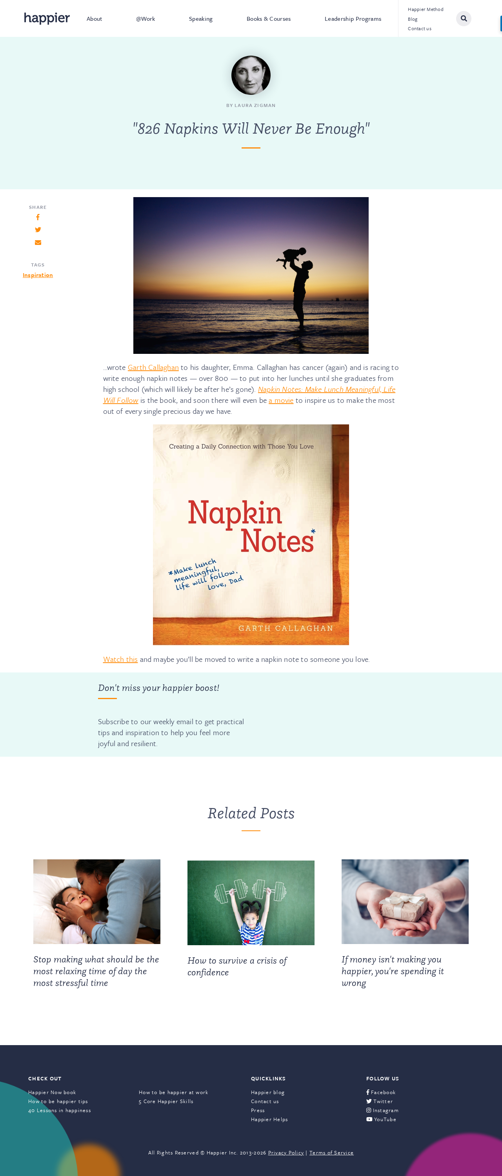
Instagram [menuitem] (385, 1110)
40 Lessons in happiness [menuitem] (59, 1110)
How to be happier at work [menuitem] (174, 1092)
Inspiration (38, 274)
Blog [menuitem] (412, 18)
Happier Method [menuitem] (426, 9)
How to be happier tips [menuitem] (58, 1101)
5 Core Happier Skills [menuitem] (166, 1101)
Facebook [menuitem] (382, 1092)
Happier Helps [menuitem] (269, 1119)
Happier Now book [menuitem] (52, 1092)
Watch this (120, 659)
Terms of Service (331, 1152)
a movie (281, 400)
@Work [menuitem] (145, 18)
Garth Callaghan (153, 367)
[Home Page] (47, 19)
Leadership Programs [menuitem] (353, 18)
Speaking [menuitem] (201, 18)
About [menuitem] (94, 18)
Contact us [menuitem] (419, 28)
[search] (463, 18)
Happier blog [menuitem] (268, 1092)
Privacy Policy (286, 1152)
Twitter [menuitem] (382, 1101)
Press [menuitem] (258, 1110)
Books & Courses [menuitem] (269, 18)
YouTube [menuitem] (385, 1119)
